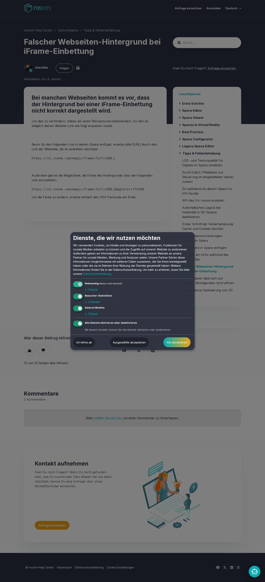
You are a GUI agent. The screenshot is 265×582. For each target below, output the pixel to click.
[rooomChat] (254, 571)
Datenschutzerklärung (97, 273)
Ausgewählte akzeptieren (129, 342)
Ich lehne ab (84, 342)
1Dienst (91, 289)
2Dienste (92, 301)
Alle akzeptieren (176, 342)
